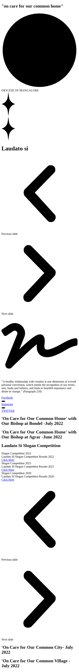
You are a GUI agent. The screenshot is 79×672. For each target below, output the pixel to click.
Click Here (7, 459)
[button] (39, 196)
